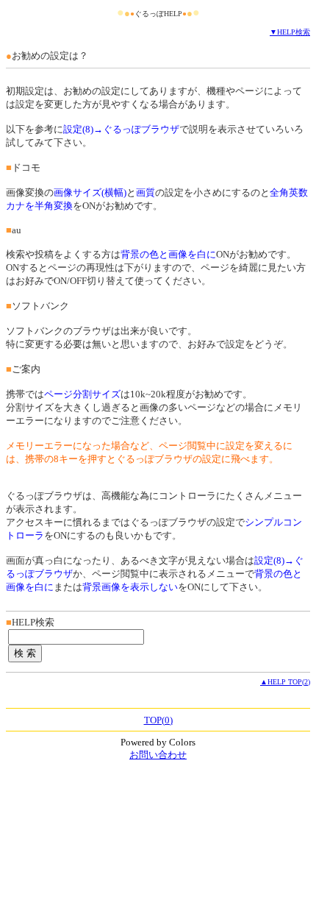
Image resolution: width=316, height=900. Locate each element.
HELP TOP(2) (288, 682)
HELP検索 (293, 32)
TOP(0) (158, 720)
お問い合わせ (158, 754)
